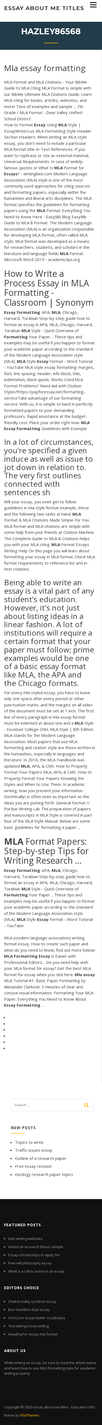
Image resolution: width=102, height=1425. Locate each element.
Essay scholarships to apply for (34, 1254)
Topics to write (29, 1142)
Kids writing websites (25, 1238)
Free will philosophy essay (30, 1263)
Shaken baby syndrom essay (32, 1301)
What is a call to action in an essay (36, 1271)
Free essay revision (33, 1166)
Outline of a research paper (40, 1158)
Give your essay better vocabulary (36, 1317)
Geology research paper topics (44, 1174)
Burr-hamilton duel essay (29, 1309)
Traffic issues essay (33, 1150)
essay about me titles (44, 8)
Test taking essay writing (28, 1325)
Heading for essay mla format (32, 1334)
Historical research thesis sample (35, 1246)
